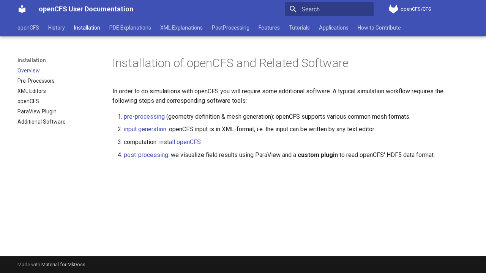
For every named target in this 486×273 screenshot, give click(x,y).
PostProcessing (230, 28)
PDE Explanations (130, 28)
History (56, 28)
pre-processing (144, 116)
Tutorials (299, 28)
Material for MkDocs (63, 264)
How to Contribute (379, 28)
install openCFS (180, 142)
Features (269, 28)
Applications (334, 28)
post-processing (146, 154)
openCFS (28, 28)
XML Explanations (181, 28)
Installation (87, 28)
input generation (145, 129)
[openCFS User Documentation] (22, 9)
